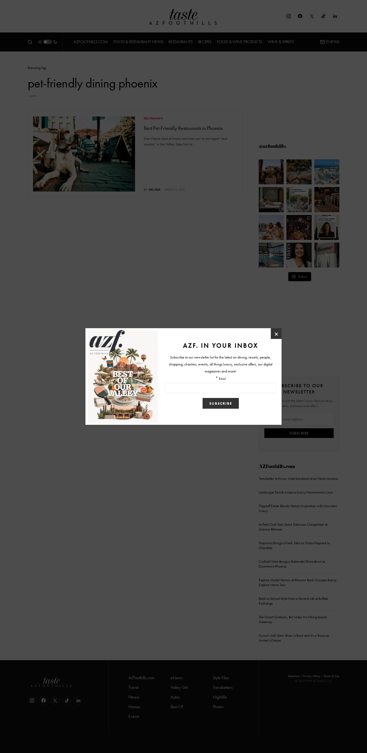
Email (222, 379)
